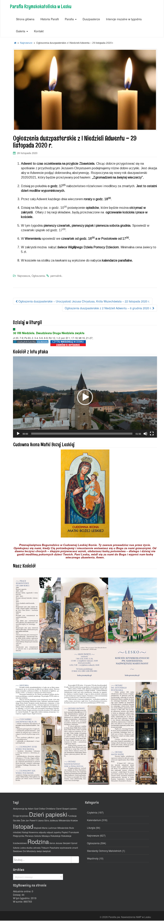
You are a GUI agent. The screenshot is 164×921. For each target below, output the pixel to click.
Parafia (70, 19)
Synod (74, 843)
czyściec (73, 808)
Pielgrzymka (18, 835)
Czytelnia (92, 812)
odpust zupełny (54, 832)
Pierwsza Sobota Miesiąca (37, 835)
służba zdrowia (33, 847)
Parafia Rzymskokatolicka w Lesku (40, 6)
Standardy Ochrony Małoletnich (104, 850)
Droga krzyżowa (20, 815)
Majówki (37, 827)
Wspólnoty (92, 858)
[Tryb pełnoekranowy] (152, 434)
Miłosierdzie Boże (65, 827)
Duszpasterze (91, 19)
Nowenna (33, 832)
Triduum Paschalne (50, 847)
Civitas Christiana (47, 808)
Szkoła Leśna (19, 847)
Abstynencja (18, 808)
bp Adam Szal (31, 808)
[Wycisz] (145, 434)
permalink (56, 276)
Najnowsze (26, 43)
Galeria (21, 31)
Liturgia (91, 827)
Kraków (74, 820)
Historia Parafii (49, 19)
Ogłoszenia (38, 276)
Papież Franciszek (70, 832)
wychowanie (66, 847)
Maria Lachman (49, 827)
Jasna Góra (43, 820)
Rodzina (38, 841)
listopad (23, 826)
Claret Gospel (62, 808)
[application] (85, 397)
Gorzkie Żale (19, 820)
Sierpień (67, 843)
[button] (85, 397)
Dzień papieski (48, 814)
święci (39, 851)
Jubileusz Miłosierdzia (60, 820)
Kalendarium (94, 820)
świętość (47, 851)
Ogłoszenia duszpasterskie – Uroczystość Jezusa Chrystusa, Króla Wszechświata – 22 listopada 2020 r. (84, 301)
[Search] (75, 859)
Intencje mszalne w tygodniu (124, 19)
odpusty (42, 832)
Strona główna (25, 19)
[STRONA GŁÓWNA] (15, 43)
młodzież (17, 832)
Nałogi (25, 832)
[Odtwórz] (18, 434)
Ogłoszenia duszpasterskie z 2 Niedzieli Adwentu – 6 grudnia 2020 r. (108, 308)
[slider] (81, 434)
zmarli (75, 847)
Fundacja (72, 815)
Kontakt (39, 31)
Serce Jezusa (55, 843)
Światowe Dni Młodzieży (24, 851)
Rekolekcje (55, 835)
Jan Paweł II (31, 820)
